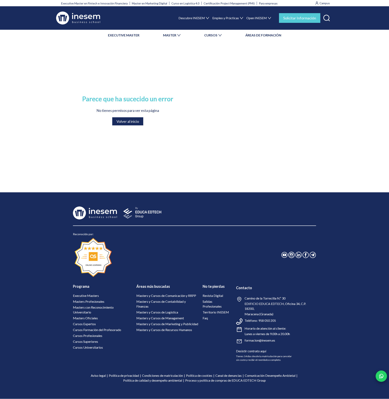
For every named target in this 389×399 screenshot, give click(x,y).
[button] (326, 17)
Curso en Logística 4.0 (185, 3)
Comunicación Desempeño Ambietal (270, 375)
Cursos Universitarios (88, 347)
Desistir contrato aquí (251, 351)
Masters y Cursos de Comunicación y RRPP (166, 295)
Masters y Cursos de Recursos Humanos (164, 330)
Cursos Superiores (85, 341)
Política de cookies (199, 375)
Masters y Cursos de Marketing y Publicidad (167, 324)
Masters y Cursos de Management (160, 318)
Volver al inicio (127, 121)
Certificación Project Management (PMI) (229, 3)
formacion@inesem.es (260, 340)
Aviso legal (98, 375)
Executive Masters (86, 295)
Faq (205, 318)
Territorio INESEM (216, 312)
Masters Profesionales (88, 301)
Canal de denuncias (228, 375)
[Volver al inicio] (78, 18)
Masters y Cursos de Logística (157, 312)
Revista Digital (213, 295)
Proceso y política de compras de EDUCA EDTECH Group (225, 380)
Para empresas (268, 3)
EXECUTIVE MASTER (123, 35)
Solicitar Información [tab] (299, 18)
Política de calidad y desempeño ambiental (152, 380)
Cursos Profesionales (87, 336)
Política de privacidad (124, 375)
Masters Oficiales (85, 318)
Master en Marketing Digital (149, 3)
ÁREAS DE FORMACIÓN (263, 35)
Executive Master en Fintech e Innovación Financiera (94, 3)
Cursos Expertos (84, 324)
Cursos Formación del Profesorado (97, 330)
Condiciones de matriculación (162, 375)
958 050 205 (267, 320)
